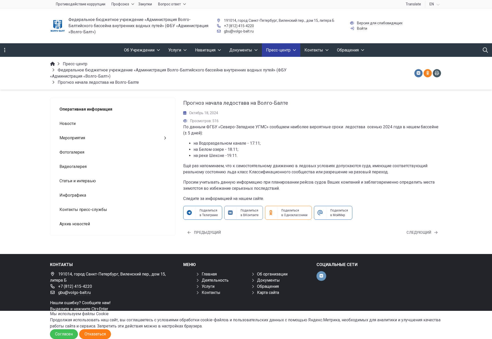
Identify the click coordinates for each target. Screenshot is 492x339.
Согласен (64, 334)
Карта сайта (268, 292)
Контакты (211, 292)
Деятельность (215, 280)
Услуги (208, 286)
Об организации (272, 274)
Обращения (268, 286)
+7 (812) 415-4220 (239, 26)
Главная (209, 274)
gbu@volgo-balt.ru (239, 31)
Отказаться (95, 334)
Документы (268, 280)
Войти (362, 28)
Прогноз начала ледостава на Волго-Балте (235, 103)
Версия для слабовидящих (380, 23)
